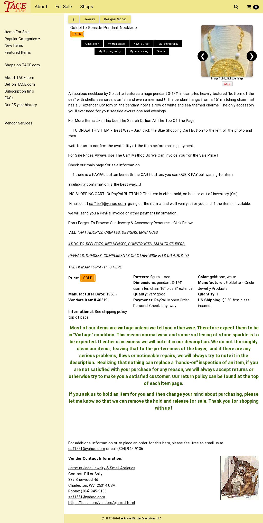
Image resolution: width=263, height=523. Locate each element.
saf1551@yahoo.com (107, 203)
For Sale (63, 6)
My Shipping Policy (110, 51)
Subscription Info (19, 91)
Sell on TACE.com (20, 84)
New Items (14, 45)
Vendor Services (18, 123)
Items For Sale (17, 32)
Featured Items (18, 52)
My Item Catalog (139, 51)
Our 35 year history (21, 105)
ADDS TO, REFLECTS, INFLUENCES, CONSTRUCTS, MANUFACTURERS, (126, 244)
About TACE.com (19, 77)
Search (161, 51)
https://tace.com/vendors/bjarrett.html (101, 502)
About (41, 6)
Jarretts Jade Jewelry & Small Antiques (101, 468)
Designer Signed (115, 19)
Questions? (92, 43)
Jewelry (89, 19)
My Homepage (116, 43)
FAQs (9, 98)
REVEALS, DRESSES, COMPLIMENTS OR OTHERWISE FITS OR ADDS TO (128, 255)
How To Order (141, 43)
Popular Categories (21, 39)
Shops (86, 6)
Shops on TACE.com (22, 65)
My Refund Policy (168, 43)
